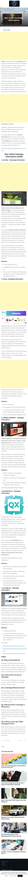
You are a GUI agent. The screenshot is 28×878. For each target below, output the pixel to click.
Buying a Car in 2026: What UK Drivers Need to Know (14, 813)
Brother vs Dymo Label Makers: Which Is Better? (14, 847)
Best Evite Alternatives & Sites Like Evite (14, 653)
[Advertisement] (14, 46)
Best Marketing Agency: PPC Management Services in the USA (14, 830)
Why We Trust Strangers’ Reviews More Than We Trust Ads (14, 761)
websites (11, 23)
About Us (3, 863)
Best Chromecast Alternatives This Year (14, 646)
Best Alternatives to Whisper (15, 487)
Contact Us (3, 865)
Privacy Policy (4, 862)
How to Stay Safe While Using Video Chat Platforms (14, 796)
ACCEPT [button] (20, 875)
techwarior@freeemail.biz (6, 869)
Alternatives (5, 23)
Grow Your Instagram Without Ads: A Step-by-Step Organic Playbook (14, 779)
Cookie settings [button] (12, 875)
